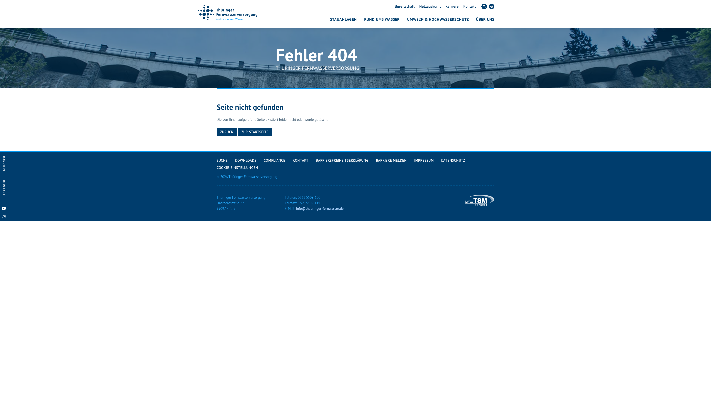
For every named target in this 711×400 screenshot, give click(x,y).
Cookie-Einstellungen (237, 167)
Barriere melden (391, 160)
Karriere (452, 6)
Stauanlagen (343, 19)
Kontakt (469, 6)
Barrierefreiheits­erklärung (342, 160)
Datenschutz (453, 160)
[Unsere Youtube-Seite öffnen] (3, 208)
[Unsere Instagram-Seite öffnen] (3, 216)
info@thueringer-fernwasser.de (320, 208)
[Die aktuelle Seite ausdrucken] (491, 6)
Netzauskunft (430, 6)
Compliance (274, 160)
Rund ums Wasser (382, 19)
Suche (222, 160)
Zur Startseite (254, 132)
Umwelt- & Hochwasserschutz (438, 19)
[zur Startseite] (227, 12)
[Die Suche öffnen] (484, 6)
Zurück (227, 132)
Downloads (245, 160)
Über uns (485, 19)
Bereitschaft (405, 6)
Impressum (424, 160)
